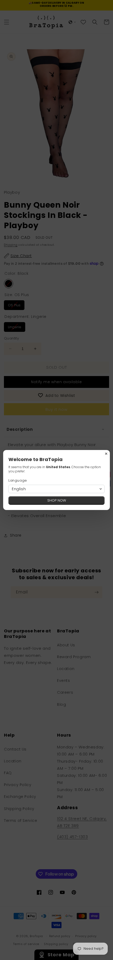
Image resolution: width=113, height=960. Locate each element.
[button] (56, 489)
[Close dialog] (106, 453)
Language (17, 480)
